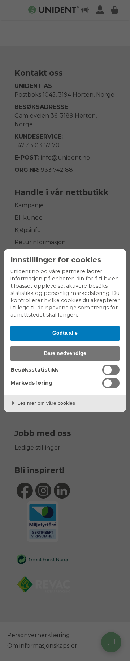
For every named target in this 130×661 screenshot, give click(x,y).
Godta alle (65, 333)
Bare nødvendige (65, 353)
